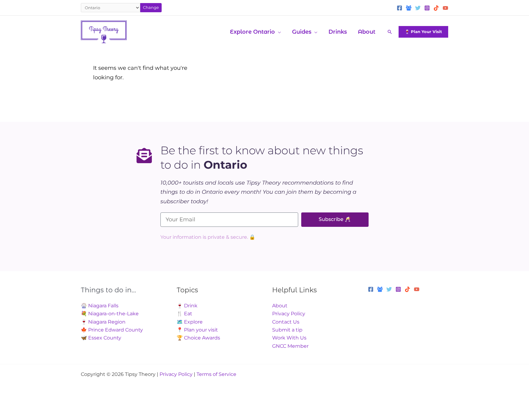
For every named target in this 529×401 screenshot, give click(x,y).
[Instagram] (427, 8)
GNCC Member (290, 346)
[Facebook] (399, 8)
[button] (278, 32)
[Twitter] (418, 8)
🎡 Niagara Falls (99, 306)
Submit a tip (287, 330)
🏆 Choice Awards (198, 338)
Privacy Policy (288, 314)
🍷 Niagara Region (103, 322)
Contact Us (285, 322)
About (279, 306)
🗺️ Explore (190, 322)
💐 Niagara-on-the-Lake (110, 314)
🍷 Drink (187, 306)
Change (151, 7)
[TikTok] (436, 8)
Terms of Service (216, 374)
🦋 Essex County (101, 338)
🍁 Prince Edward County (112, 330)
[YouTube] (445, 8)
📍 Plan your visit (197, 330)
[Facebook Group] (408, 8)
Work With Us (289, 338)
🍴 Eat (184, 314)
